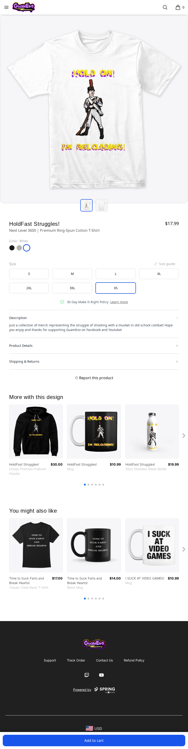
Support (50, 660)
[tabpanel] (94, 109)
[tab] (86, 205)
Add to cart (94, 740)
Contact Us (104, 660)
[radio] (29, 274)
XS (116, 288)
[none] (164, 264)
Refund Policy (134, 660)
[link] (35, 431)
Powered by (82, 690)
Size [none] (12, 263)
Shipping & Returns (24, 361)
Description (18, 318)
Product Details (21, 345)
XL (159, 273)
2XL (29, 288)
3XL (72, 288)
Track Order (76, 660)
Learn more (119, 302)
